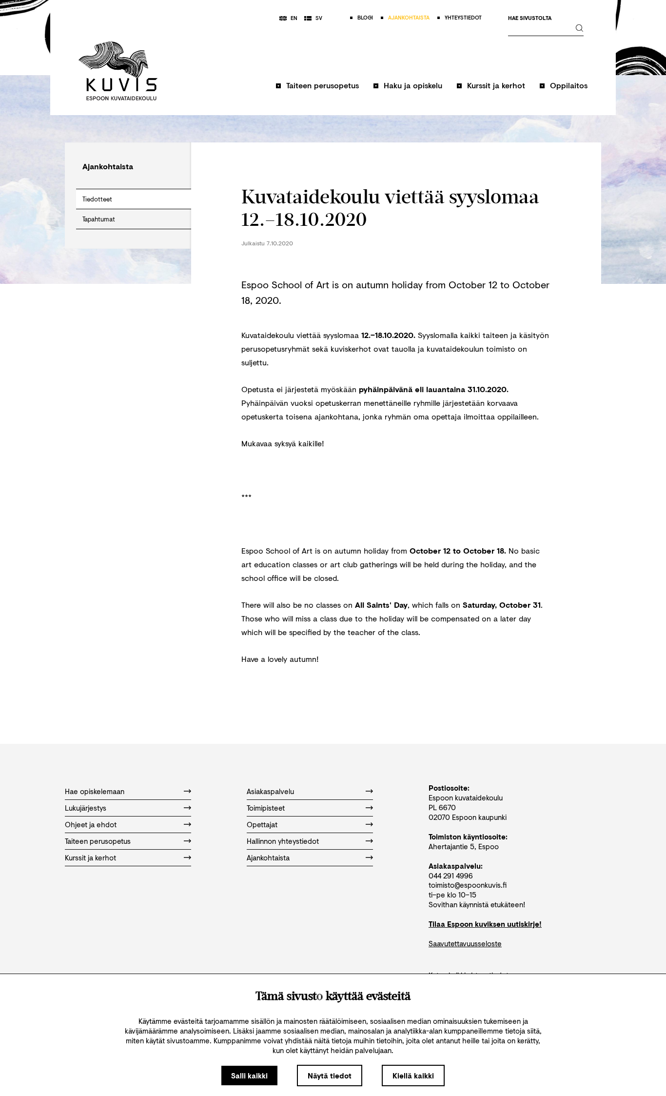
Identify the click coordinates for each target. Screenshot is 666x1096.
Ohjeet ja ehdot (91, 824)
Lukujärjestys (85, 807)
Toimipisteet (266, 807)
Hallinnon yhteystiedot (283, 841)
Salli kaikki (249, 1075)
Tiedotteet (97, 199)
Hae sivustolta (529, 18)
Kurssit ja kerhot (496, 85)
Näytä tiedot (330, 1075)
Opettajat (262, 824)
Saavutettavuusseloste (465, 943)
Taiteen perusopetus (322, 85)
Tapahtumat (98, 219)
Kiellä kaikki (413, 1075)
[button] (317, 90)
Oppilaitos (569, 85)
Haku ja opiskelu (413, 85)
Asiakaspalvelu (270, 791)
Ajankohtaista (268, 857)
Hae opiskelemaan (94, 791)
